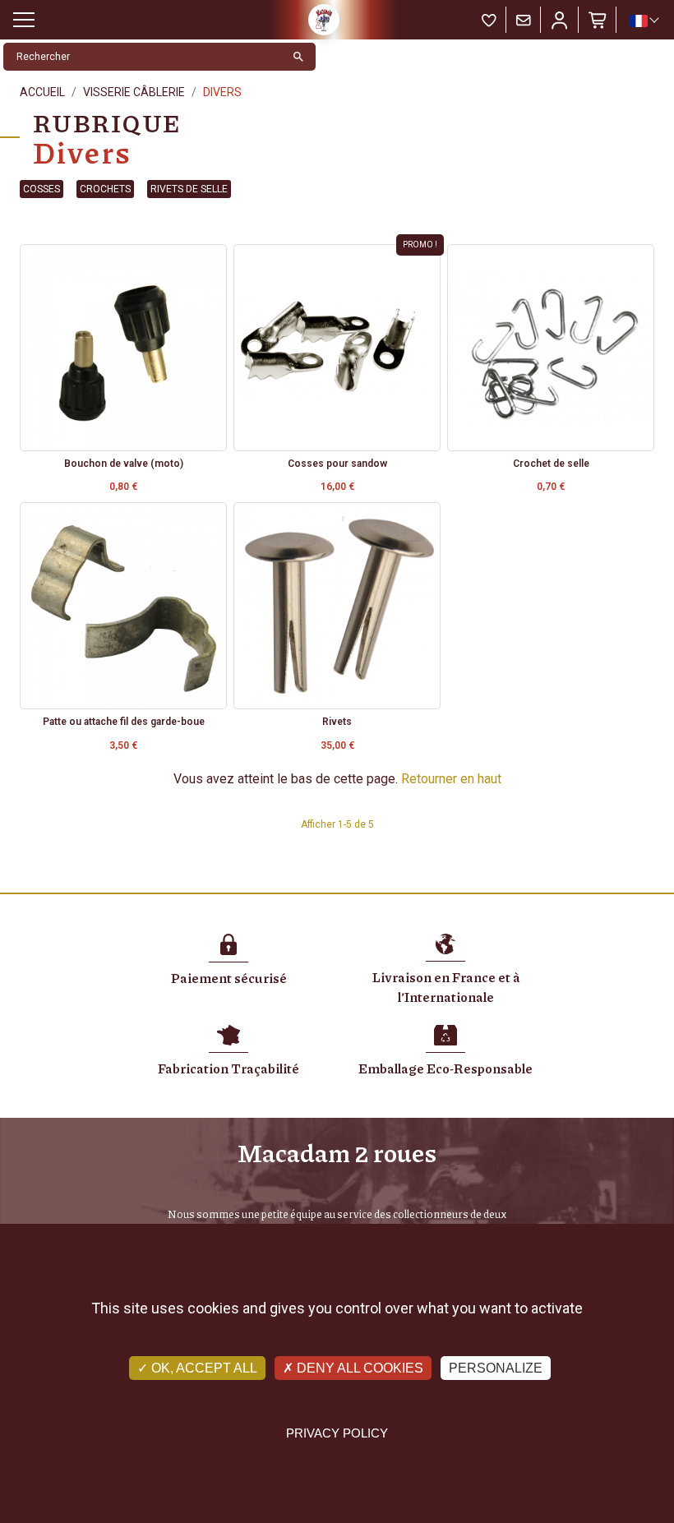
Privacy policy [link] (337, 1433)
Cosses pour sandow (337, 463)
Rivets (337, 721)
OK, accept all (202, 1368)
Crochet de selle (551, 463)
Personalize (495, 1368)
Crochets (105, 189)
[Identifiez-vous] (560, 20)
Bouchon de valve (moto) (123, 463)
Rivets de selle (189, 189)
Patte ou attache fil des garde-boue (124, 721)
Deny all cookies (358, 1368)
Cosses (41, 189)
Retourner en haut (451, 779)
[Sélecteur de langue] (643, 20)
